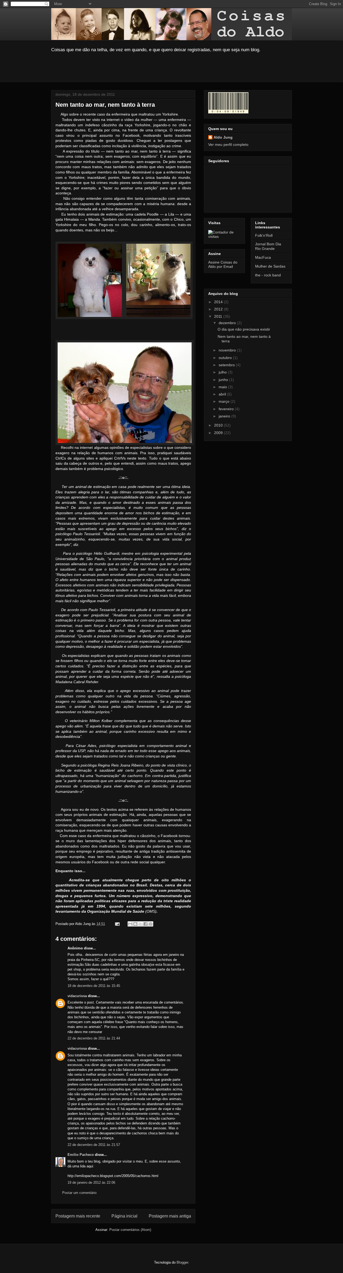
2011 (218, 316)
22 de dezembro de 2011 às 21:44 (94, 1038)
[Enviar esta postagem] (117, 924)
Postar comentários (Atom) (130, 1230)
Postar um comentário (79, 1193)
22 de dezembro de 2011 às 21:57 (94, 1145)
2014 (219, 302)
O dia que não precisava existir (244, 329)
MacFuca (263, 257)
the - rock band (268, 275)
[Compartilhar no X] (140, 924)
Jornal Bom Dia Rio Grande (268, 246)
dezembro (228, 323)
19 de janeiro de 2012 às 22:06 (91, 1183)
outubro (226, 358)
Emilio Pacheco (81, 1155)
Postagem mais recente (77, 1216)
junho (224, 380)
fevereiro (227, 409)
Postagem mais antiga (170, 1216)
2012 (219, 309)
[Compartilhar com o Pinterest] (150, 924)
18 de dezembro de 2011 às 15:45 (94, 986)
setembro (227, 365)
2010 (219, 425)
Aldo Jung (223, 137)
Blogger (182, 1262)
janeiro (225, 416)
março (224, 401)
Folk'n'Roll (264, 235)
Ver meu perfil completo (228, 144)
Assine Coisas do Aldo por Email (222, 264)
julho (223, 372)
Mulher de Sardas (270, 266)
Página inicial (124, 1216)
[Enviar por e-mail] (130, 924)
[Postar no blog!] (135, 924)
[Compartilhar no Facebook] (145, 924)
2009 (219, 433)
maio (223, 387)
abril (223, 394)
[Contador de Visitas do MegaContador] (224, 236)
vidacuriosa (77, 996)
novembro (228, 350)
